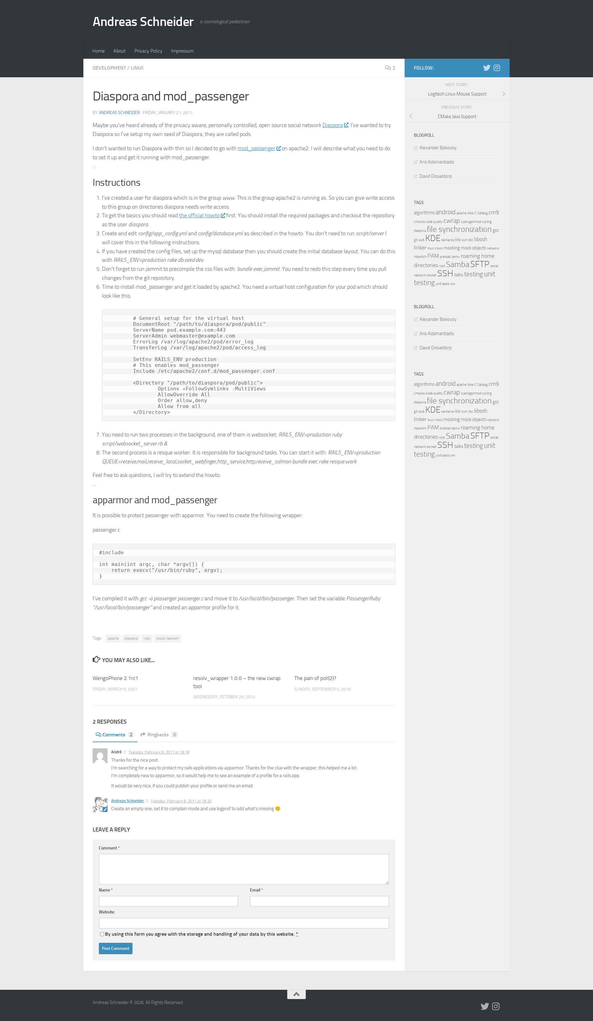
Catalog (482, 213)
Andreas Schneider (143, 21)
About (119, 51)
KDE (432, 238)
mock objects (473, 248)
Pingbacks (161, 735)
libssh (480, 239)
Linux (137, 68)
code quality (434, 222)
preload (445, 257)
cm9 (494, 212)
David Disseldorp (435, 176)
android (445, 212)
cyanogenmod (471, 222)
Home (98, 51)
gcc (496, 230)
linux (430, 248)
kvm (465, 240)
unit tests (442, 284)
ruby (147, 638)
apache (113, 638)
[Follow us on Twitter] (486, 67)
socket (431, 275)
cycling (487, 222)
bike (470, 213)
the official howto (199, 215)
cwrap (452, 220)
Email (256, 890)
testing (473, 274)
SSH (445, 273)
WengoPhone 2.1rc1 (115, 678)
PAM (433, 256)
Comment (109, 848)
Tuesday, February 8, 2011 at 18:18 (158, 752)
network (493, 248)
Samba (457, 264)
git (416, 240)
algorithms (424, 212)
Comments (117, 735)
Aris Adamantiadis (436, 162)
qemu (456, 257)
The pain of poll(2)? (315, 678)
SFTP (480, 264)
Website (106, 912)
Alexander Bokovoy (437, 148)
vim (452, 284)
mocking (452, 248)
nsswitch (420, 257)
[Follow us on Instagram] (496, 67)
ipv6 (421, 240)
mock (439, 248)
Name (106, 890)
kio (458, 239)
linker (420, 247)
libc (471, 240)
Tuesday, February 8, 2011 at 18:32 (181, 801)
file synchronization (459, 229)
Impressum (182, 51)
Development (109, 68)
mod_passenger (256, 148)
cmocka (419, 222)
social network (167, 638)
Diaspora (332, 125)
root (442, 266)
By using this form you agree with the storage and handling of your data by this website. (201, 934)
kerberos (447, 240)
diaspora (131, 638)
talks (458, 275)
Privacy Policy (148, 51)
